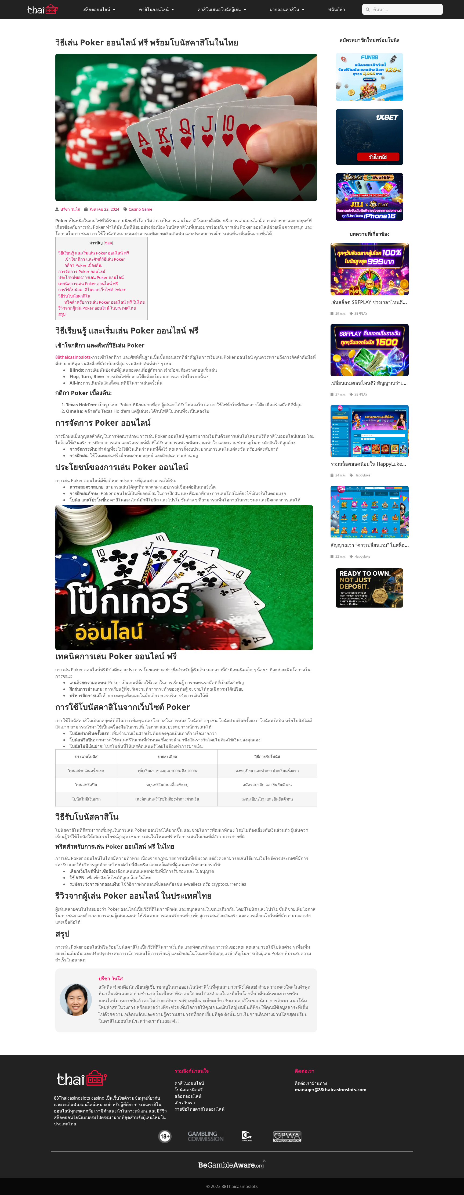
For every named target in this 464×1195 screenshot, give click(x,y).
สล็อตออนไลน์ (96, 9)
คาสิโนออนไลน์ (154, 9)
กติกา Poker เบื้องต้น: (83, 265)
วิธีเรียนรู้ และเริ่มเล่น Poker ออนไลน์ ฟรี (93, 253)
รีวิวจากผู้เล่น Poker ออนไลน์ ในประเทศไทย (97, 308)
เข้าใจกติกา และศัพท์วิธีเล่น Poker (94, 259)
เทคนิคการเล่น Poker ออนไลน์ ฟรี (88, 283)
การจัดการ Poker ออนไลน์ (81, 271)
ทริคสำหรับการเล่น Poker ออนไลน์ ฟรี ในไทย (104, 302)
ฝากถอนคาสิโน (284, 9)
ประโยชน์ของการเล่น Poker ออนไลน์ (91, 277)
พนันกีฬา (336, 9)
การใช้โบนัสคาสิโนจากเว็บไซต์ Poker (91, 289)
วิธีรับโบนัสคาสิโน (74, 296)
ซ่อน (108, 242)
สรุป (62, 314)
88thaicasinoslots (73, 357)
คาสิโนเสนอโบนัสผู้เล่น (219, 9)
